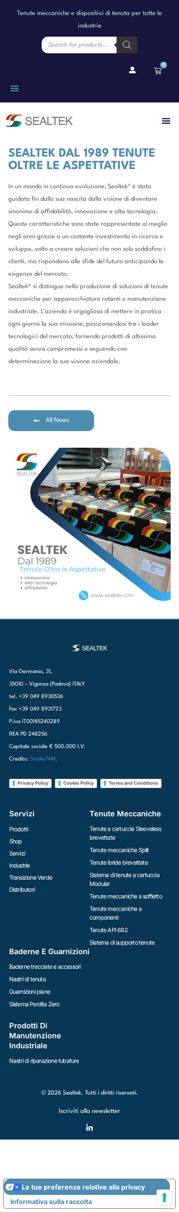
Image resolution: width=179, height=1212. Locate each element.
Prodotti (18, 829)
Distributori (22, 889)
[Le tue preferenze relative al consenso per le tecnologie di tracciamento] (164, 1197)
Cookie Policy (78, 783)
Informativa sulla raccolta (51, 1201)
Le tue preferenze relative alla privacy (83, 1187)
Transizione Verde (30, 877)
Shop (15, 841)
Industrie (19, 865)
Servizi (17, 853)
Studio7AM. (43, 759)
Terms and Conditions (133, 783)
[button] (14, 88)
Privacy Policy (32, 783)
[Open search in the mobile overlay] (89, 45)
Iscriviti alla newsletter (89, 1111)
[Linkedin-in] (89, 1128)
